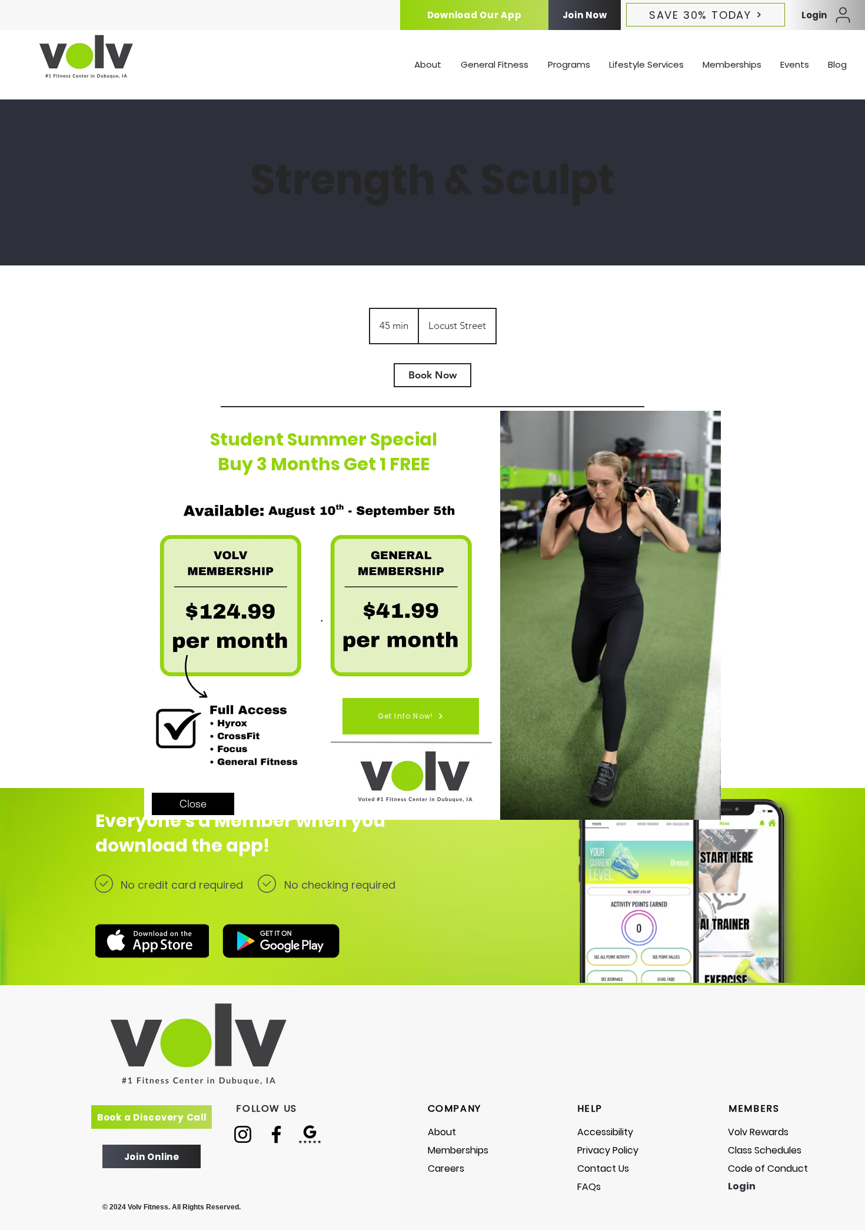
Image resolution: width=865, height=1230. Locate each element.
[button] (193, 804)
